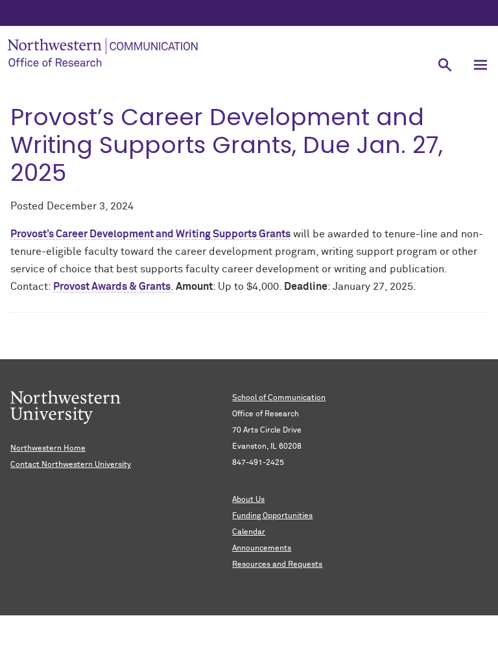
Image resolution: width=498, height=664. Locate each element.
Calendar (248, 532)
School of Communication (279, 398)
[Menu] (480, 64)
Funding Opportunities (272, 516)
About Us (248, 500)
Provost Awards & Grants (112, 286)
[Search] (444, 64)
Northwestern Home (48, 449)
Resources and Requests (277, 565)
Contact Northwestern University (70, 465)
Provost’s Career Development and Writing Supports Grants (150, 234)
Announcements (261, 548)
